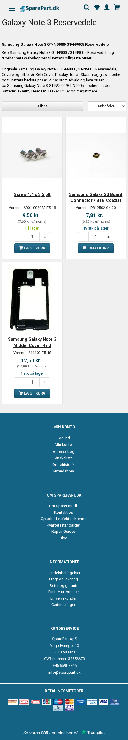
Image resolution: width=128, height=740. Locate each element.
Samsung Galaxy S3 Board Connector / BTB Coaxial (95, 197)
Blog (64, 538)
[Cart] (117, 6)
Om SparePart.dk (63, 506)
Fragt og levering (63, 579)
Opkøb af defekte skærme (63, 518)
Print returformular (63, 592)
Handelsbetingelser (63, 573)
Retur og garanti (63, 585)
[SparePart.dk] (44, 9)
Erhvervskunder (63, 598)
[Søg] (86, 6)
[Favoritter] (97, 6)
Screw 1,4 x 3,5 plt (32, 194)
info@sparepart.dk (64, 672)
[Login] (107, 6)
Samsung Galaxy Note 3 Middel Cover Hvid (32, 342)
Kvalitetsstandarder (63, 525)
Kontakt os (63, 512)
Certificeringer (63, 604)
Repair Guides (63, 531)
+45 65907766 (65, 665)
